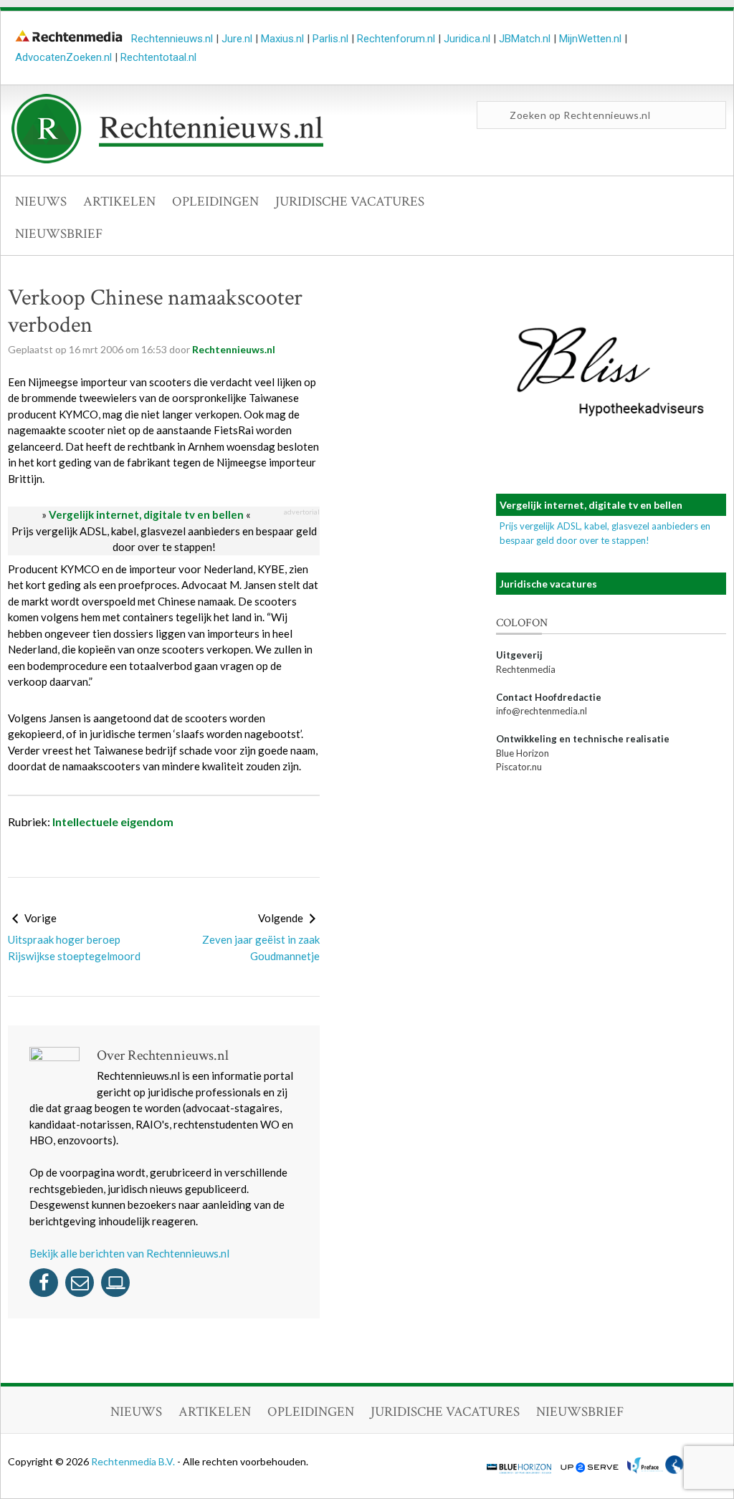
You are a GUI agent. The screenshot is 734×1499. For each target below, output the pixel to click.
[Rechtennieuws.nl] (168, 159)
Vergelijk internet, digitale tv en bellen (146, 514)
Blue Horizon (522, 753)
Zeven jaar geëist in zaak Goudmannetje (261, 947)
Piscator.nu (519, 766)
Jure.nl (236, 38)
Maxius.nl (282, 38)
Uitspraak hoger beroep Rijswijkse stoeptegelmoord (74, 947)
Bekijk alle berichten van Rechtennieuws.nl (129, 1253)
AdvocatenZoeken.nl (63, 57)
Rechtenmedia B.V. (134, 1461)
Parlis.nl (330, 38)
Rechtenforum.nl (396, 38)
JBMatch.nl (524, 38)
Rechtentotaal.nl (158, 57)
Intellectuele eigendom (112, 821)
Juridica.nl (467, 38)
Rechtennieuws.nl (172, 38)
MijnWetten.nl (590, 38)
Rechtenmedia (526, 669)
